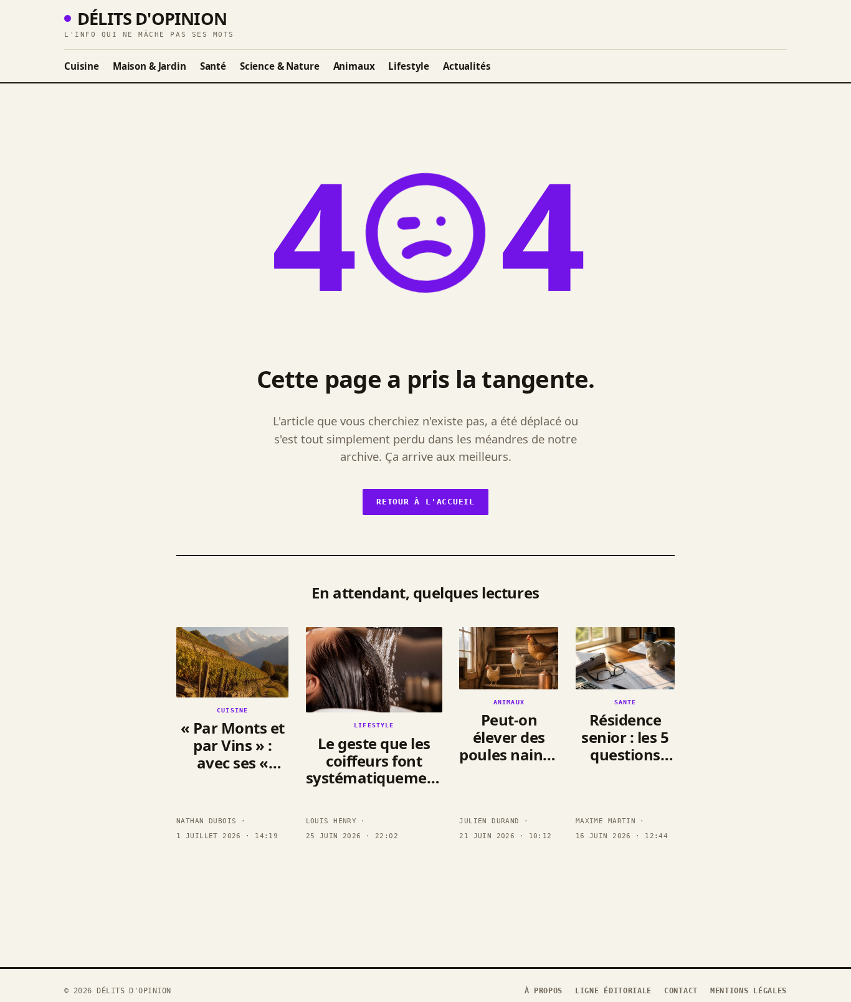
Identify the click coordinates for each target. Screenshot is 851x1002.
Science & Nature (280, 66)
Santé (213, 66)
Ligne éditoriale (613, 990)
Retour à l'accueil (425, 501)
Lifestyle (408, 66)
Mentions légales (748, 990)
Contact (681, 990)
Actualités (466, 66)
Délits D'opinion (152, 18)
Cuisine (81, 66)
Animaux (354, 66)
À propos (544, 990)
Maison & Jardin (149, 66)
